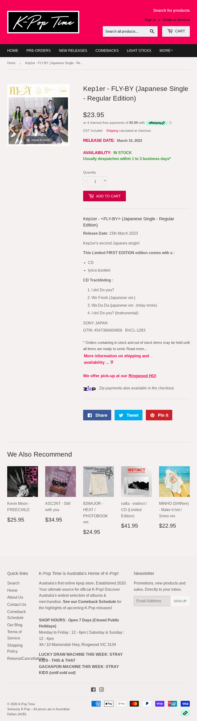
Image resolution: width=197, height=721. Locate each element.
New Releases (73, 50)
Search (13, 583)
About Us (15, 597)
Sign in (150, 20)
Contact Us (16, 604)
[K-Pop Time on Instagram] (101, 690)
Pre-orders (38, 50)
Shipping (112, 130)
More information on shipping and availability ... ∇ (116, 359)
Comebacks (107, 50)
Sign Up (180, 601)
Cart (179, 31)
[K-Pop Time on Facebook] (93, 690)
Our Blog (14, 625)
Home (12, 50)
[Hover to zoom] (38, 115)
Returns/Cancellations (26, 658)
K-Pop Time (26, 704)
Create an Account (176, 20)
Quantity (89, 172)
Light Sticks (139, 50)
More (165, 50)
